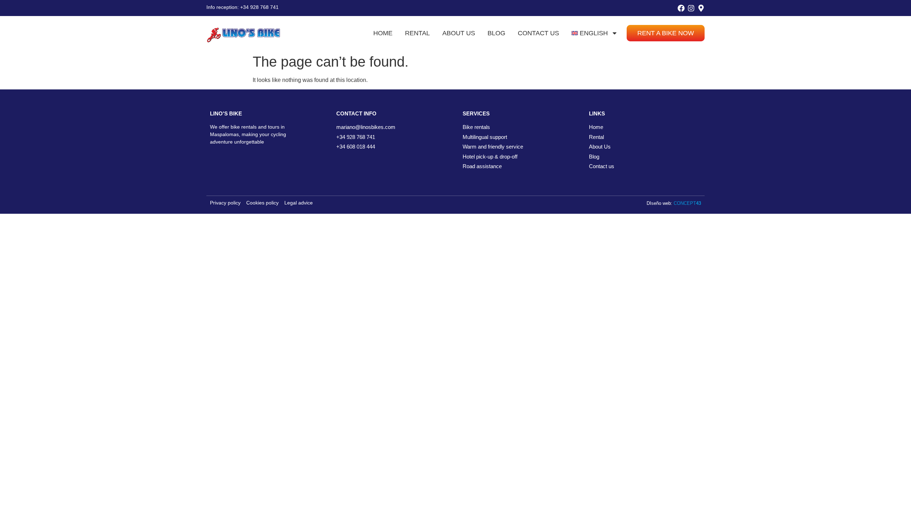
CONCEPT (687, 203)
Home (383, 33)
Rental (417, 33)
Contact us (538, 33)
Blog (496, 33)
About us (458, 33)
